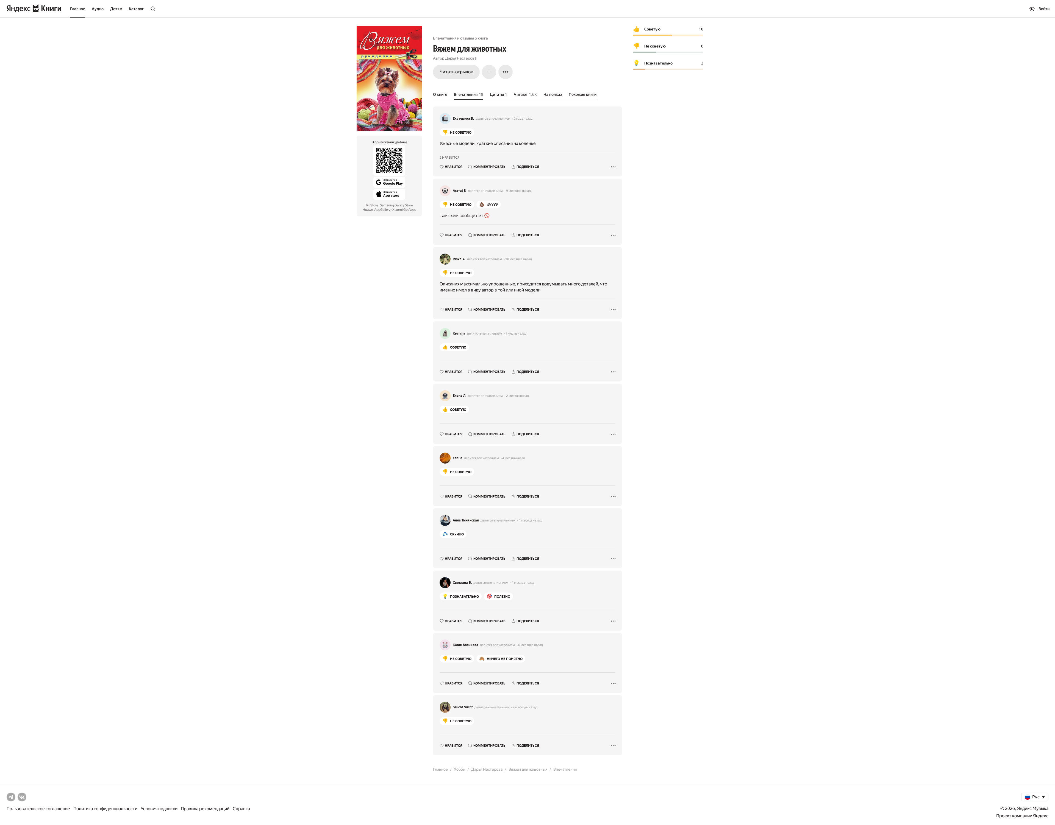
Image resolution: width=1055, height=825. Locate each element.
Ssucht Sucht (463, 707)
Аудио (98, 9)
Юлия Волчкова (465, 645)
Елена (457, 458)
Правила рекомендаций (205, 808)
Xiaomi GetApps (404, 210)
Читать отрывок (456, 71)
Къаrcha (459, 333)
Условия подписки (159, 808)
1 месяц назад (515, 333)
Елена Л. (459, 396)
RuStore (372, 205)
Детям (116, 9)
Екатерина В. (463, 118)
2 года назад (523, 118)
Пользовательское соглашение (38, 808)
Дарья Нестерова (460, 58)
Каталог (136, 9)
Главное (77, 9)
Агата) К (459, 191)
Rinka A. (459, 259)
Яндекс (1040, 815)
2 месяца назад (517, 396)
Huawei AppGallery (376, 210)
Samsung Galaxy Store (396, 205)
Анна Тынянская (466, 520)
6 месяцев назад (530, 645)
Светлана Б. (462, 583)
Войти (1044, 9)
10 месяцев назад (518, 259)
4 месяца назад (513, 458)
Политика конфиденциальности (105, 808)
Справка (241, 808)
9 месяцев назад (518, 191)
